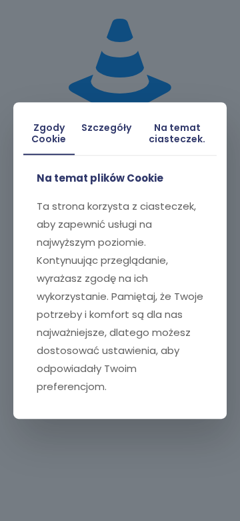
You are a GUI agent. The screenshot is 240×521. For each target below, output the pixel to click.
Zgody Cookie (48, 133)
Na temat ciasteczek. (177, 133)
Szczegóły (106, 127)
